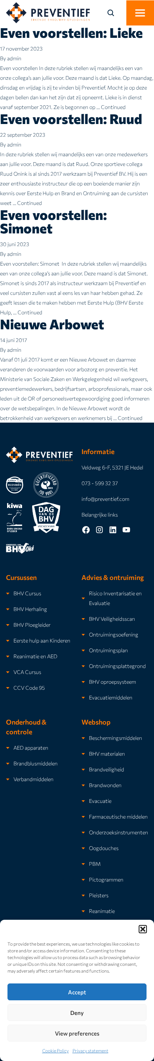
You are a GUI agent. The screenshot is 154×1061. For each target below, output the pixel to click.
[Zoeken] (115, 12)
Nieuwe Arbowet (52, 323)
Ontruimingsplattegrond (117, 665)
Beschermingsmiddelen (115, 737)
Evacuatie (100, 800)
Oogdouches (103, 847)
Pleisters (98, 895)
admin (14, 58)
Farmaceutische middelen (118, 816)
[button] (143, 929)
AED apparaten (30, 747)
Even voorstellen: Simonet (53, 221)
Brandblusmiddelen (35, 763)
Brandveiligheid (106, 769)
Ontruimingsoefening (113, 634)
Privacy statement (90, 1050)
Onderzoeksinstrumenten (118, 832)
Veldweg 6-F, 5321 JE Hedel (112, 467)
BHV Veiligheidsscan (112, 618)
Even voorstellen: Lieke (71, 32)
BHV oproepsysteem (112, 681)
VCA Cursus (27, 671)
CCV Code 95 (29, 687)
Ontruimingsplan (108, 650)
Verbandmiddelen (33, 779)
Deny (77, 1012)
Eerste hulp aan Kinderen (41, 640)
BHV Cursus (27, 593)
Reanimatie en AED (35, 656)
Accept (77, 992)
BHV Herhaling (30, 608)
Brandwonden (105, 785)
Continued (113, 106)
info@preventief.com (105, 498)
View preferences (77, 1033)
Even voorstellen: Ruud (71, 118)
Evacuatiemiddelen (110, 697)
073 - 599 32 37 (99, 483)
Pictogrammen (106, 879)
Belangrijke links (99, 514)
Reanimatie (102, 910)
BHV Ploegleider (31, 624)
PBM (95, 863)
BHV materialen (107, 753)
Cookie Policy (55, 1050)
